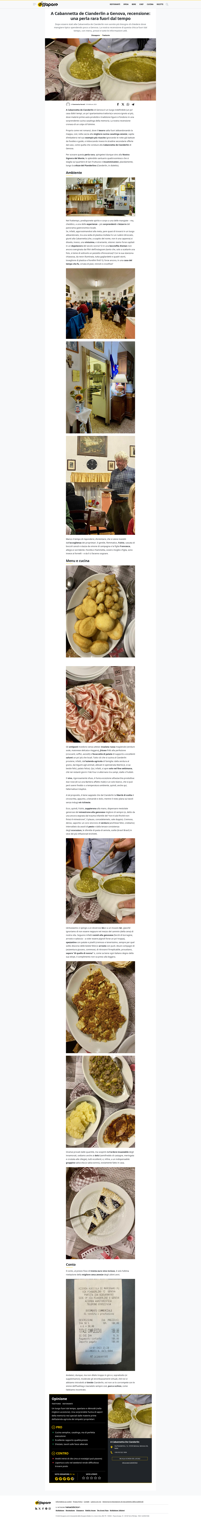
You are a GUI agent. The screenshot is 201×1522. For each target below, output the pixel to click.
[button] (118, 104)
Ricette (160, 4)
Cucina (150, 4)
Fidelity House (90, 1510)
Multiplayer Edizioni (117, 1510)
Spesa (125, 4)
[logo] (48, 4)
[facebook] (43, 1508)
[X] (40, 1508)
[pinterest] (46, 1508)
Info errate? (129, 1463)
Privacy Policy (77, 1502)
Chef (141, 4)
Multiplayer (60, 1510)
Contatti (86, 1502)
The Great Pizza (103, 1510)
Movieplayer (70, 1510)
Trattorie (106, 35)
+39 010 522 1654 (121, 1452)
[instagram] (50, 1508)
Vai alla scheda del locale (129, 1459)
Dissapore (95, 35)
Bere (134, 4)
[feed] (36, 1508)
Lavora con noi (96, 1502)
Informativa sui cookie (64, 1502)
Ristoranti (115, 4)
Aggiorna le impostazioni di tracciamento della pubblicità (122, 1502)
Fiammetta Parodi (78, 104)
